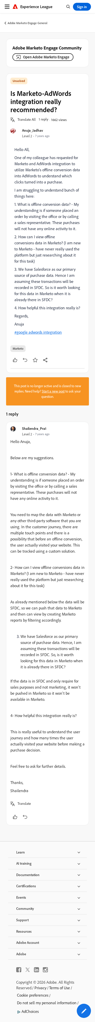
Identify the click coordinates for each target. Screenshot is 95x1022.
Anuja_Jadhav (32, 130)
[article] (47, 623)
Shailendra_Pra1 (34, 428)
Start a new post (53, 391)
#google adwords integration (38, 332)
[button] (26, 119)
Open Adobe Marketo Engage (46, 57)
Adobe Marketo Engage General (27, 23)
